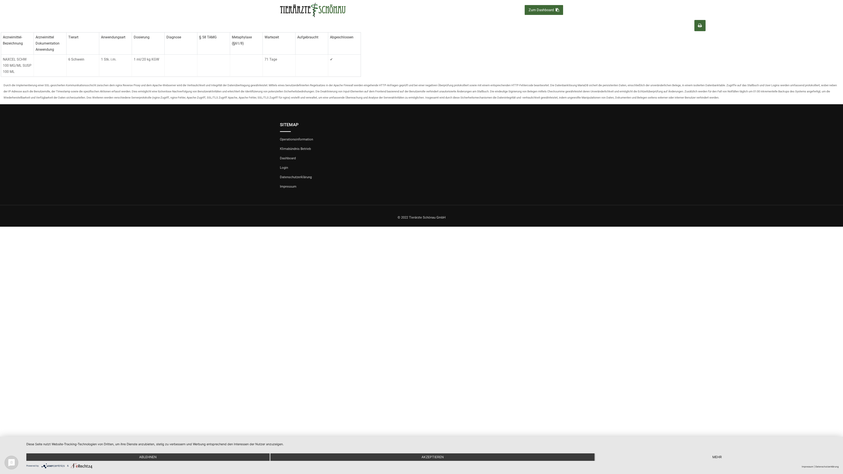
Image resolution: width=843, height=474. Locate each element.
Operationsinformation (296, 139)
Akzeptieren (433, 457)
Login (284, 168)
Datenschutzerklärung (296, 177)
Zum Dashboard (541, 10)
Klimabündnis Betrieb (295, 149)
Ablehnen (148, 457)
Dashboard (288, 158)
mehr (717, 457)
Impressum (288, 187)
